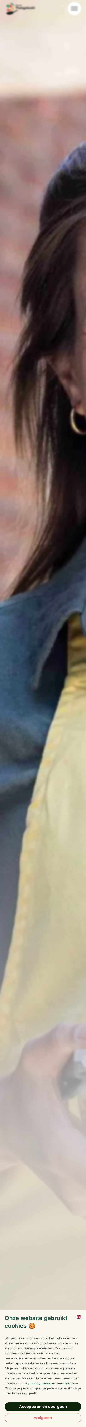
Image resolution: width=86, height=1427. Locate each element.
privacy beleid (39, 1383)
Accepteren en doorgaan (43, 1406)
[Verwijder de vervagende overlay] (43, 713)
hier (68, 1383)
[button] (78, 1324)
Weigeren (43, 1417)
